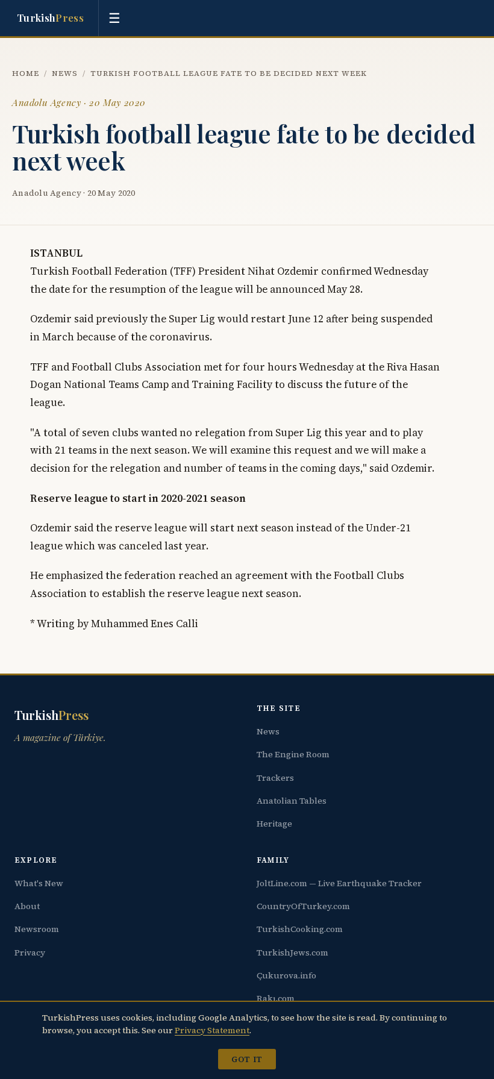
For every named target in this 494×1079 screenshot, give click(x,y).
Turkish (50, 17)
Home (25, 73)
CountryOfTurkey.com (303, 906)
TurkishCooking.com (300, 929)
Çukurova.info (286, 975)
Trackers (275, 778)
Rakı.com (276, 998)
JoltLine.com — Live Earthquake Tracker (339, 883)
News (65, 73)
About (27, 906)
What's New (38, 883)
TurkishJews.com (292, 952)
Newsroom (36, 929)
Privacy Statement (212, 1030)
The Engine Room (293, 754)
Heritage (274, 824)
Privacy (29, 952)
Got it (246, 1059)
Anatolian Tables (292, 801)
